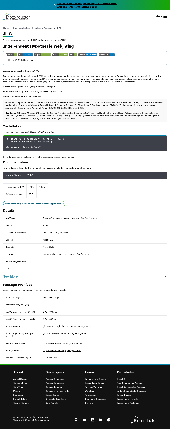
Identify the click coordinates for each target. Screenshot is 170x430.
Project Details (20, 399)
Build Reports (51, 403)
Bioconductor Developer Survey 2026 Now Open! (87, 3)
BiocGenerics (83, 254)
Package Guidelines (54, 379)
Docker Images (124, 395)
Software (93, 218)
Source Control (52, 395)
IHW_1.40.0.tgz (50, 312)
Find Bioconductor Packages (130, 383)
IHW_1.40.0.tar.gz (51, 297)
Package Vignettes (93, 387)
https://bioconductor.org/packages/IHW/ (62, 350)
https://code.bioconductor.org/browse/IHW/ (63, 343)
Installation (15, 290)
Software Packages (43, 28)
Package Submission (55, 383)
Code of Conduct (21, 403)
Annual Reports (20, 379)
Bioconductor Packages (128, 403)
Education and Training (95, 379)
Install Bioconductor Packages (131, 387)
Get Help (89, 403)
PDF (31, 194)
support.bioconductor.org (36, 417)
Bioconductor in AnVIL (127, 399)
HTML (31, 187)
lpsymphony (63, 254)
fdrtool (72, 254)
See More (10, 276)
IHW (63, 40)
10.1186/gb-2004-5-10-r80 (63, 118)
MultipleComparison (70, 218)
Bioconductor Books (94, 383)
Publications (91, 395)
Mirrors (16, 391)
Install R (121, 379)
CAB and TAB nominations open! (77, 7)
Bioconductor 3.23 (21, 28)
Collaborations (20, 383)
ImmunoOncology (51, 218)
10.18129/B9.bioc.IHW (22, 60)
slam (54, 254)
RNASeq (84, 218)
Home (6, 28)
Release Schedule (53, 387)
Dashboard (18, 395)
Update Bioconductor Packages (131, 391)
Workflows (89, 391)
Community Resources (95, 399)
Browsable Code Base (55, 399)
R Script (42, 187)
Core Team (18, 387)
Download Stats (50, 357)
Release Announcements (57, 391)
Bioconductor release (64, 157)
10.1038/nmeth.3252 (73, 108)
